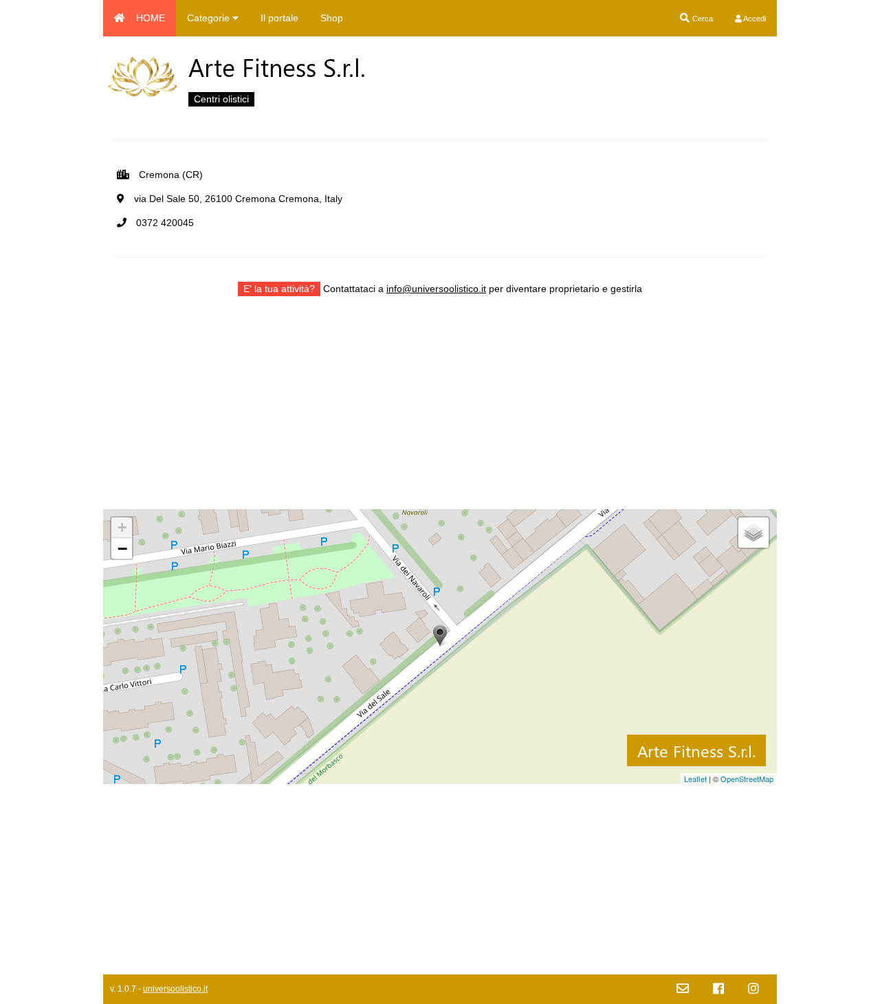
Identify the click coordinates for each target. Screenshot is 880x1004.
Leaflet (695, 778)
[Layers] (753, 532)
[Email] (683, 989)
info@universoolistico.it (436, 288)
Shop (331, 17)
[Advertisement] (440, 413)
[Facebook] (718, 989)
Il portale (279, 17)
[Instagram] (753, 989)
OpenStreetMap (746, 778)
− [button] (122, 548)
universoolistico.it (175, 989)
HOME (150, 17)
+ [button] (122, 527)
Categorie (209, 17)
